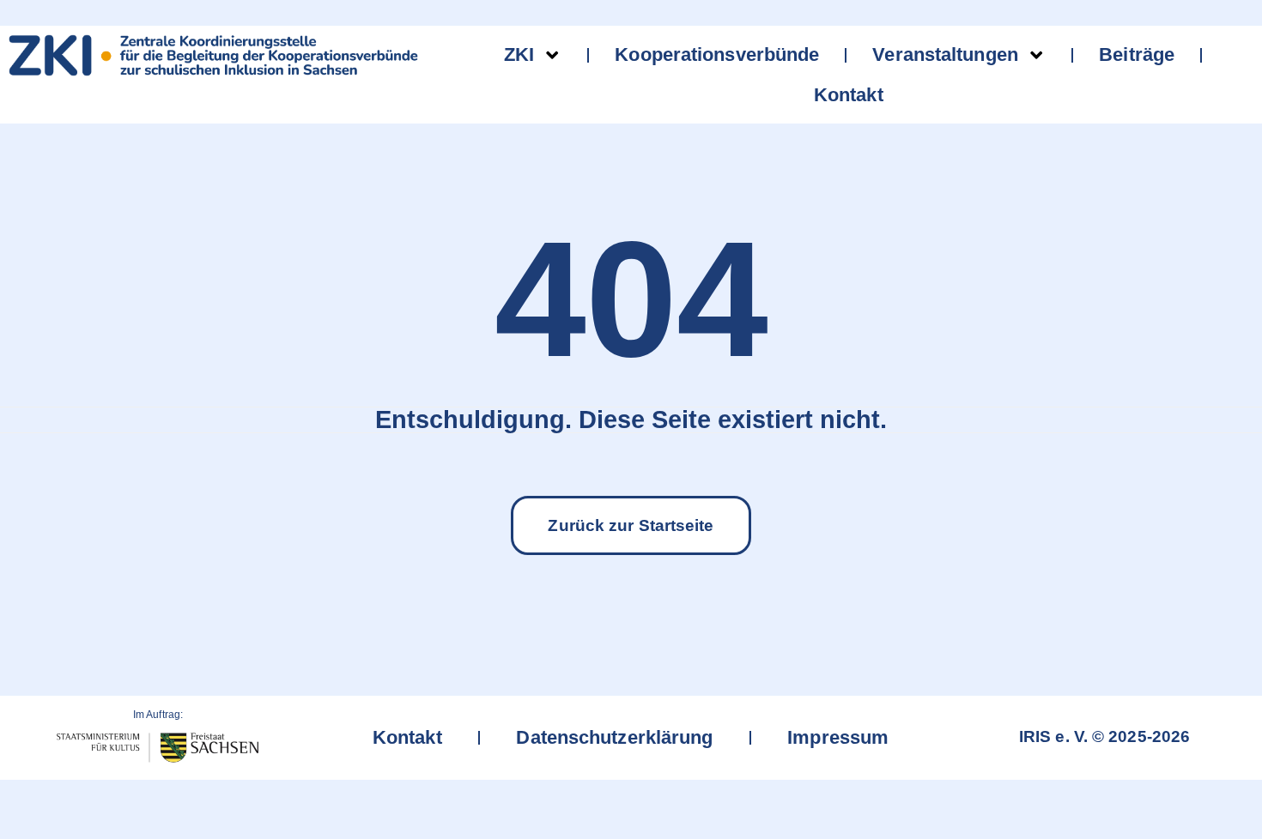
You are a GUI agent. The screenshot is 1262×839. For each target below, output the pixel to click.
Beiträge (1136, 54)
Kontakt (848, 95)
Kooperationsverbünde (717, 54)
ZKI (519, 54)
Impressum (838, 737)
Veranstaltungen (945, 54)
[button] (1207, 791)
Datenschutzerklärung (615, 737)
